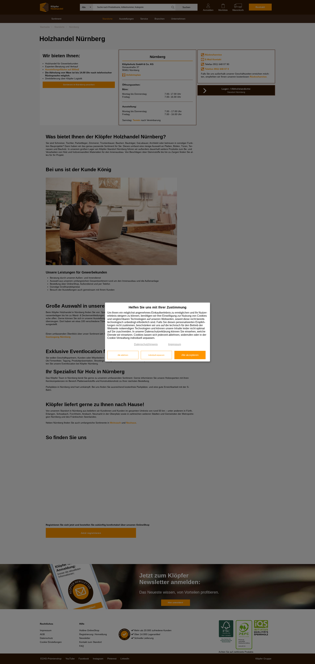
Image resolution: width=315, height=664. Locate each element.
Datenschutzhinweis (146, 344)
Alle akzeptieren (190, 355)
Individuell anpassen (156, 355)
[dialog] (157, 332)
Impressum (174, 344)
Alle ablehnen (123, 355)
